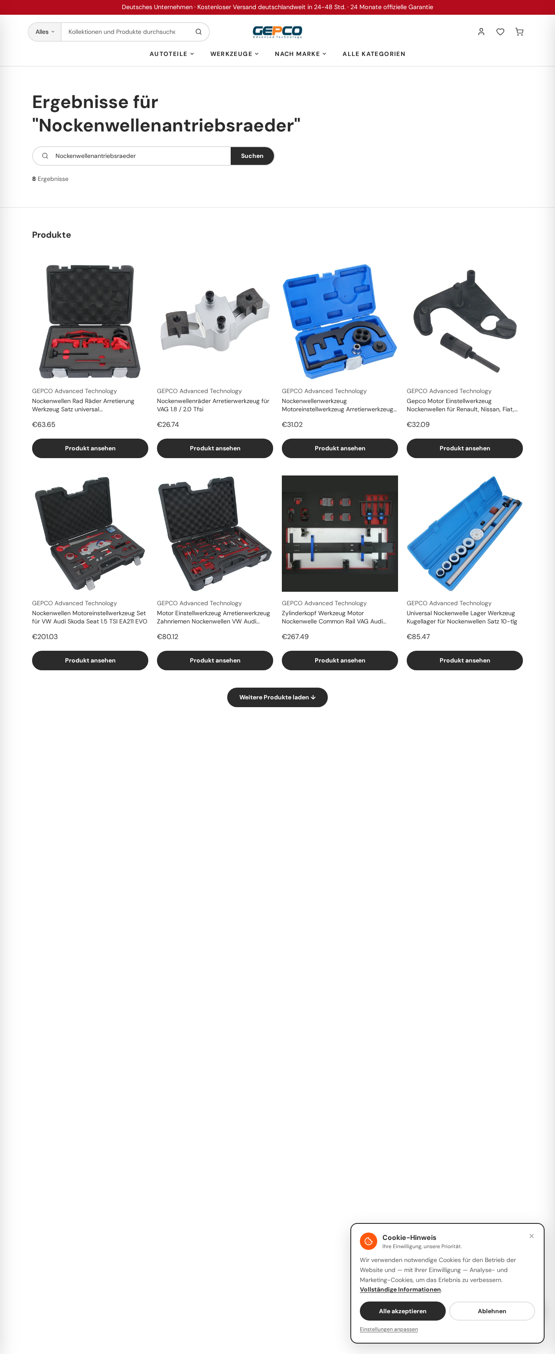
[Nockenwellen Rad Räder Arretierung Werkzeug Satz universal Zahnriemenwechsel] (90, 321)
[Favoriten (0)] (500, 31)
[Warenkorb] (519, 31)
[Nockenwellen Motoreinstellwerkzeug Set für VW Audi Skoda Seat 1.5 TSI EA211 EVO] (90, 533)
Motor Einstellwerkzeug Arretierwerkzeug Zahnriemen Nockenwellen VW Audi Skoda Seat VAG (213, 617)
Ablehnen (492, 1311)
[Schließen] (531, 1236)
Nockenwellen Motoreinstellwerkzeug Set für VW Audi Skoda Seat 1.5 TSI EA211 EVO (89, 617)
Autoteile (169, 54)
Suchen (252, 156)
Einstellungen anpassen (389, 1329)
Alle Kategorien (374, 54)
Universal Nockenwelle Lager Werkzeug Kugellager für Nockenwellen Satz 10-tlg (462, 617)
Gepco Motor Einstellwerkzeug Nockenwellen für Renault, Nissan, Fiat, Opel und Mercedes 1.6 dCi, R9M (460, 405)
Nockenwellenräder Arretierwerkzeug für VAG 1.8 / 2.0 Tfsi (213, 405)
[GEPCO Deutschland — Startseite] (277, 32)
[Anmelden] (481, 31)
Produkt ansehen (90, 448)
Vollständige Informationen (400, 1289)
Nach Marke (297, 54)
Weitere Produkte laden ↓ (277, 697)
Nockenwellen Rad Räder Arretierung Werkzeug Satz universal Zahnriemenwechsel (83, 405)
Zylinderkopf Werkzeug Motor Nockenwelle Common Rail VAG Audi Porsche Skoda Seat (332, 617)
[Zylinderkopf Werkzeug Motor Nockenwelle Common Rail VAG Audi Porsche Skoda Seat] (340, 533)
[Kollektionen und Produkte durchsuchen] (198, 32)
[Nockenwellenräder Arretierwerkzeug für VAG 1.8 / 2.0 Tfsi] (215, 321)
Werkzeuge (231, 54)
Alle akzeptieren (403, 1311)
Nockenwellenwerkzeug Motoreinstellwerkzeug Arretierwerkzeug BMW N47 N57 (337, 405)
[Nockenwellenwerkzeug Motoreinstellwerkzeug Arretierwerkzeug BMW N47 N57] (340, 321)
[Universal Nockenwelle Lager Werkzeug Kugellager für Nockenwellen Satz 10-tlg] (465, 533)
